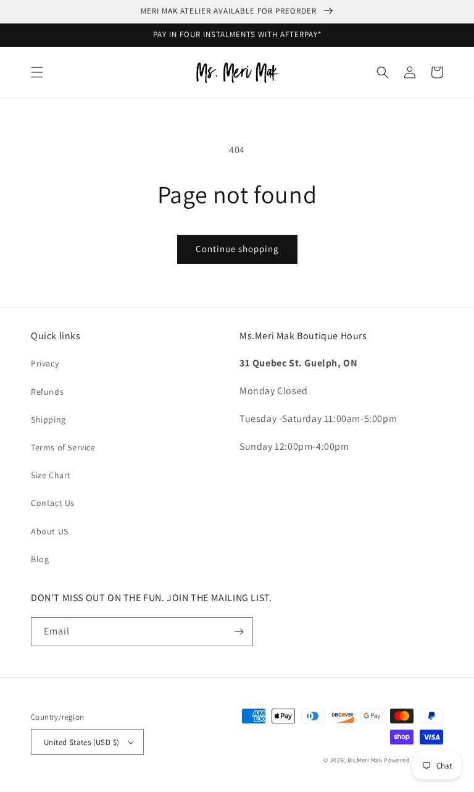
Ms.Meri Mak (365, 760)
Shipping (48, 419)
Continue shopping (237, 249)
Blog (40, 559)
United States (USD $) (81, 742)
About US (50, 531)
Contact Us (53, 502)
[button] (37, 72)
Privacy (45, 363)
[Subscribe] (238, 631)
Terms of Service (63, 447)
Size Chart (51, 475)
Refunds (47, 391)
